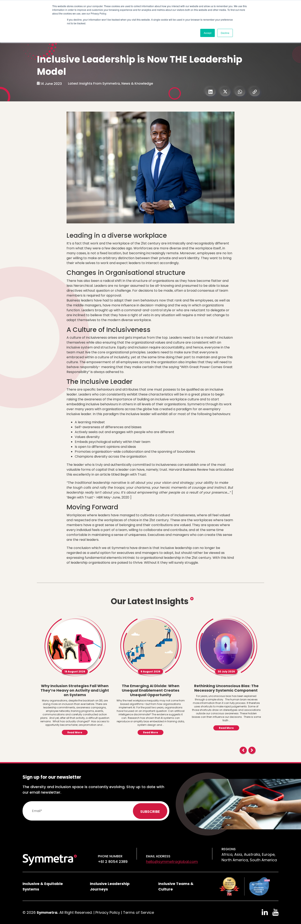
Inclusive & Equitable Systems (43, 886)
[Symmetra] (50, 859)
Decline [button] (225, 33)
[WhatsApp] (240, 91)
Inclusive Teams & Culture (176, 886)
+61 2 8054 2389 (113, 861)
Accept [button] (207, 33)
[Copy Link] (254, 91)
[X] (225, 91)
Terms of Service (138, 912)
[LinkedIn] (210, 91)
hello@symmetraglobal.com (172, 861)
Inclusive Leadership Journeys (110, 886)
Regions (229, 849)
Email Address (158, 856)
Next (252, 750)
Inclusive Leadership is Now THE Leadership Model (139, 65)
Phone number (110, 856)
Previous (243, 750)
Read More (74, 732)
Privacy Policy (107, 912)
